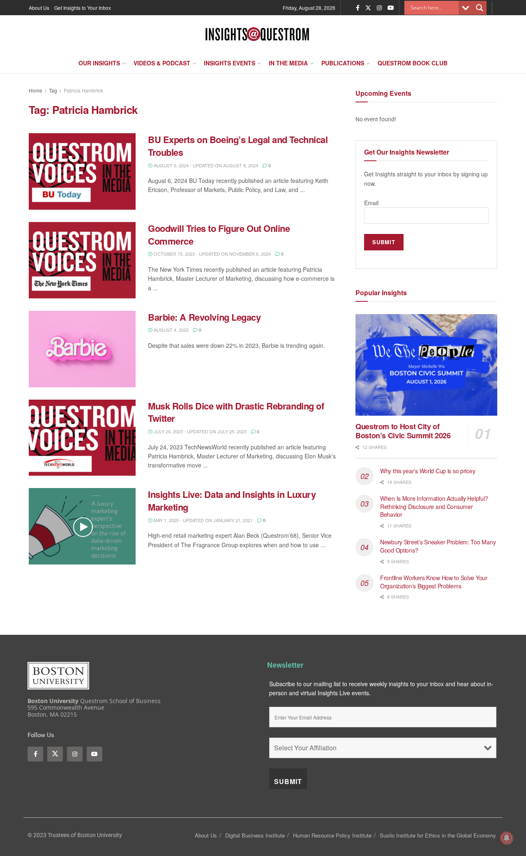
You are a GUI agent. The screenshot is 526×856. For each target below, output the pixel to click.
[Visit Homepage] (257, 34)
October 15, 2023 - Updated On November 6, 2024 (211, 253)
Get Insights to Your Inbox (82, 7)
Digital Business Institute (255, 835)
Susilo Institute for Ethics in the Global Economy (438, 835)
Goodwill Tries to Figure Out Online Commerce (219, 235)
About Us (39, 7)
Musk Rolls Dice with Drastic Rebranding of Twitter (236, 412)
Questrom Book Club (413, 63)
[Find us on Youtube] (391, 8)
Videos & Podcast (162, 63)
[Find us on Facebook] (358, 8)
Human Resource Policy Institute (332, 835)
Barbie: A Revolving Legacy (205, 317)
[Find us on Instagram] (379, 8)
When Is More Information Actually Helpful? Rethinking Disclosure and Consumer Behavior (434, 506)
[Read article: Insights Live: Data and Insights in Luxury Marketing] (82, 526)
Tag (53, 90)
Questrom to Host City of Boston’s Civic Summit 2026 (403, 431)
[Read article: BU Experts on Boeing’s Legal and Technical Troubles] (82, 171)
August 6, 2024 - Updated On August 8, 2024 (205, 165)
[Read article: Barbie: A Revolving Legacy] (82, 349)
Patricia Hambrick (83, 90)
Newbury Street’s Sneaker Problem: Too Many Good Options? (438, 546)
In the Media (288, 63)
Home (35, 90)
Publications (342, 63)
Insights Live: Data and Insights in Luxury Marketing (232, 501)
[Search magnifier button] (480, 8)
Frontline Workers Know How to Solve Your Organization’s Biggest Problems (433, 582)
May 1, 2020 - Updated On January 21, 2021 (202, 520)
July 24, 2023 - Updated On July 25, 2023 (199, 431)
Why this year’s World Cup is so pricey (428, 471)
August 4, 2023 (170, 329)
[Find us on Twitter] (368, 8)
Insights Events (229, 63)
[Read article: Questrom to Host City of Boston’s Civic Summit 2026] (426, 365)
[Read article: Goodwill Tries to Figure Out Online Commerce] (82, 260)
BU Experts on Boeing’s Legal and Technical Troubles (238, 146)
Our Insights (99, 63)
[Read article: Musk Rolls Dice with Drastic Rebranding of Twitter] (82, 438)
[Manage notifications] (506, 837)
